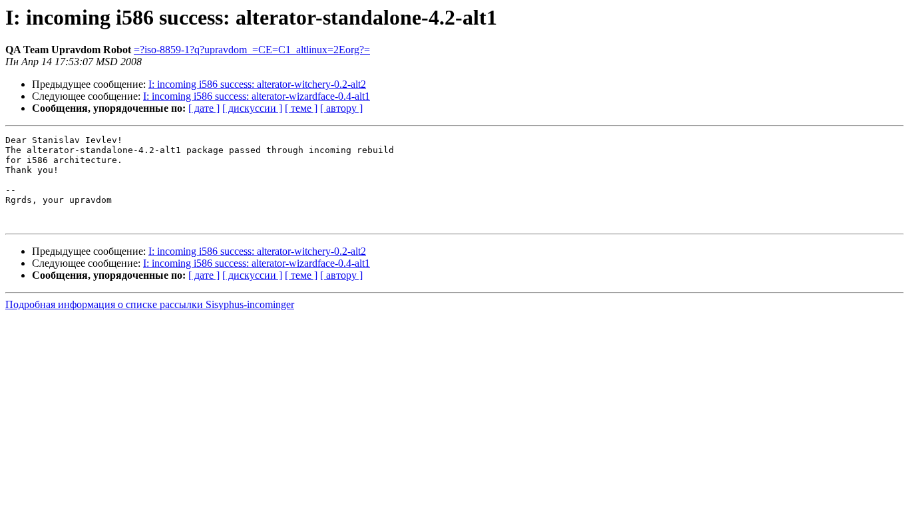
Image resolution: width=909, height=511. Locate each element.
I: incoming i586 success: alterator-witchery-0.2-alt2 (257, 84)
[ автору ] (341, 108)
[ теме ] (301, 108)
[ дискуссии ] (252, 108)
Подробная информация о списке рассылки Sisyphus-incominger (149, 304)
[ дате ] (204, 108)
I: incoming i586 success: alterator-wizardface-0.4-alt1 (256, 96)
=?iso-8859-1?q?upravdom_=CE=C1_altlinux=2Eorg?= (252, 49)
